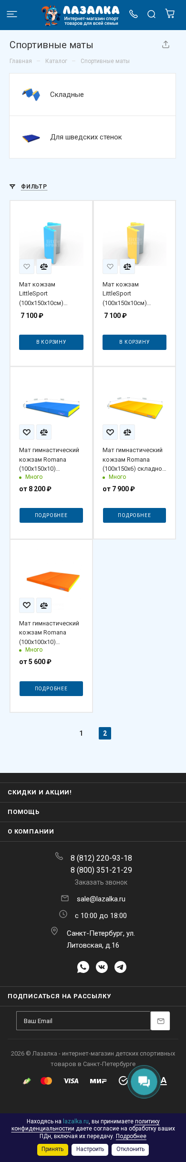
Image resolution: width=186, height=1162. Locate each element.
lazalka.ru (76, 1121)
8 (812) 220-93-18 (101, 858)
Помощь (24, 811)
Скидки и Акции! (40, 792)
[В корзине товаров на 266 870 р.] (170, 16)
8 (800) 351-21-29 (101, 870)
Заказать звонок (101, 882)
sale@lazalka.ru (101, 899)
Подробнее (51, 515)
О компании (31, 831)
